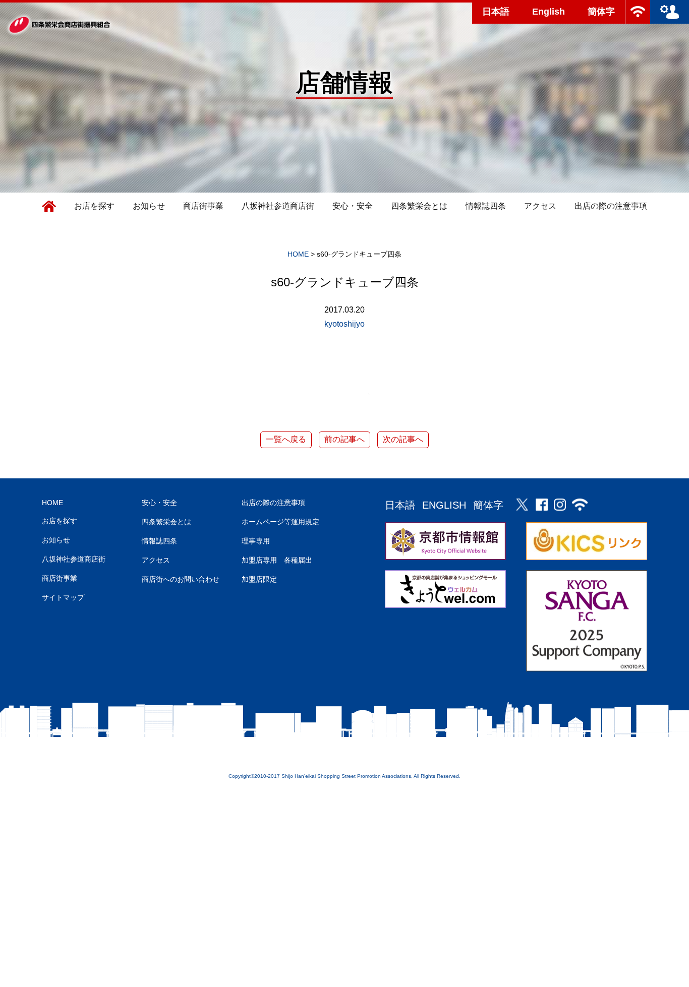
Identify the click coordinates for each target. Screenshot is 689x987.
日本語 (495, 12)
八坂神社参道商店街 (278, 206)
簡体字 (601, 12)
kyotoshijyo (344, 324)
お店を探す (94, 206)
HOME (52, 503)
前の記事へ (344, 439)
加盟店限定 (259, 579)
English (548, 12)
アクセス (540, 206)
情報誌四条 (486, 206)
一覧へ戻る (286, 439)
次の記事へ (403, 439)
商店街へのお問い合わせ (180, 579)
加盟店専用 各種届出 (277, 560)
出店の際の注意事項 (611, 206)
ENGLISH (444, 505)
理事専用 (256, 541)
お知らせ (149, 206)
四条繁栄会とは (419, 206)
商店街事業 (203, 206)
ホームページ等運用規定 (280, 522)
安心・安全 (352, 206)
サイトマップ (63, 597)
